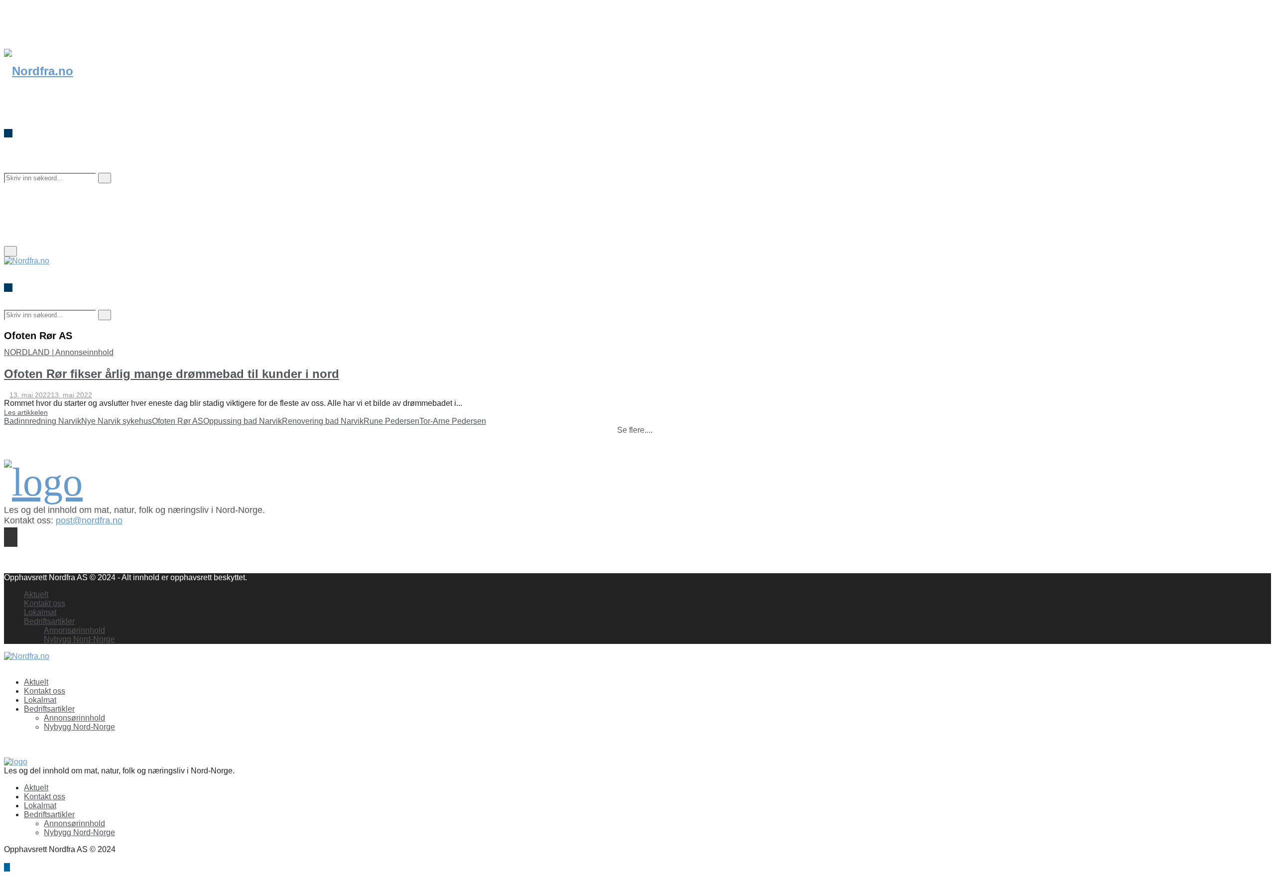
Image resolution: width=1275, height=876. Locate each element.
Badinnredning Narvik (42, 421)
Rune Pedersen (391, 421)
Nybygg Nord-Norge (79, 639)
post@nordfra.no (89, 520)
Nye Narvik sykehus (116, 421)
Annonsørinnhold (74, 630)
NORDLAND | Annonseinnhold (59, 352)
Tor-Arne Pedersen (452, 421)
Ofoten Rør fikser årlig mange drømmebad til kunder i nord (171, 373)
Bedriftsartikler (49, 621)
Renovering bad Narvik (323, 421)
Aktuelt (36, 594)
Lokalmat (40, 612)
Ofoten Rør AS (177, 421)
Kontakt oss (44, 603)
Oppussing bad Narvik (242, 421)
